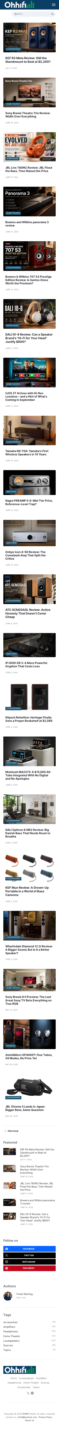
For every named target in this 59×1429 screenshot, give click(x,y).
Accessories (10, 1322)
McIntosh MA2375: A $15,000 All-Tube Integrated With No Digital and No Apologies (28, 775)
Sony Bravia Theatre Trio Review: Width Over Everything (27, 114)
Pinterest (29, 1268)
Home (13, 1378)
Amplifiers (11, 492)
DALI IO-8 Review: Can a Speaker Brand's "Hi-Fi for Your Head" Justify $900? (29, 338)
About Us (29, 1420)
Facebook (29, 1249)
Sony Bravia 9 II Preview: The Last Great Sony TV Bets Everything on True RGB (28, 1000)
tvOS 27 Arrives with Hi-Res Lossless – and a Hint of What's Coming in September (26, 396)
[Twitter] (28, 1393)
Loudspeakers (13, 49)
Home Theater (13, 104)
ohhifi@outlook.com (27, 1417)
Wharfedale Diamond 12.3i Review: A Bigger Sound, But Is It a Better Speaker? (29, 950)
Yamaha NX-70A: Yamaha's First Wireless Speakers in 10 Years (26, 452)
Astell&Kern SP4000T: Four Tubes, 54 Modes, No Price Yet (28, 1056)
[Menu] (52, 5)
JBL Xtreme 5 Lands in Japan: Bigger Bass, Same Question (25, 1108)
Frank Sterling (25, 1294)
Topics (7, 1349)
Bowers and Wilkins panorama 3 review (37, 1202)
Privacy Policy (45, 1417)
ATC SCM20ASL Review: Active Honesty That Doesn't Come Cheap (27, 613)
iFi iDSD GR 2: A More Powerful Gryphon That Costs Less (26, 664)
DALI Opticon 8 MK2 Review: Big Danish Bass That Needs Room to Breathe (27, 833)
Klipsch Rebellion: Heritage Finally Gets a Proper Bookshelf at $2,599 (28, 719)
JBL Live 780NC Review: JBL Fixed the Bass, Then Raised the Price (28, 169)
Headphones (12, 159)
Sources (10, 1046)
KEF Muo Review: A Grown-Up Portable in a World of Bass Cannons (27, 891)
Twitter (29, 1255)
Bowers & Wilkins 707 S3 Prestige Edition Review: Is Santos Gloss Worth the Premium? (28, 280)
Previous (12, 1131)
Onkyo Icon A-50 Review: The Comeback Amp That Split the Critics (25, 555)
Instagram (28, 1262)
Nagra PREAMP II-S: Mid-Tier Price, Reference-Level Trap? (29, 502)
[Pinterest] (32, 1393)
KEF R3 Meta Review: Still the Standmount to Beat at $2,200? (28, 60)
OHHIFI (25, 1414)
